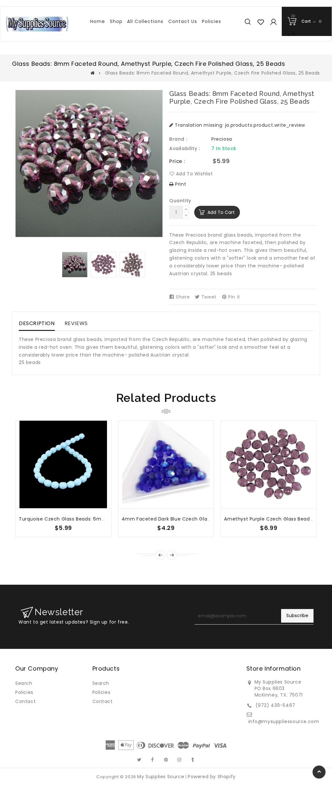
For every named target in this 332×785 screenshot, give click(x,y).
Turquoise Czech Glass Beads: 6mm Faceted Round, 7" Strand (94, 519)
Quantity (180, 200)
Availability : (184, 148)
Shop (116, 21)
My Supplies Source (160, 776)
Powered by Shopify (212, 776)
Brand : (178, 139)
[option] (75, 264)
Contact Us (182, 21)
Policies (211, 21)
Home (97, 21)
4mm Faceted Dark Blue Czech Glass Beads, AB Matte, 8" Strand (200, 519)
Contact (25, 701)
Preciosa (221, 139)
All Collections (145, 21)
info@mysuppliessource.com (283, 721)
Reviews (76, 323)
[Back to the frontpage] (92, 73)
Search (23, 683)
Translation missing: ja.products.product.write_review (239, 125)
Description (37, 323)
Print (180, 184)
